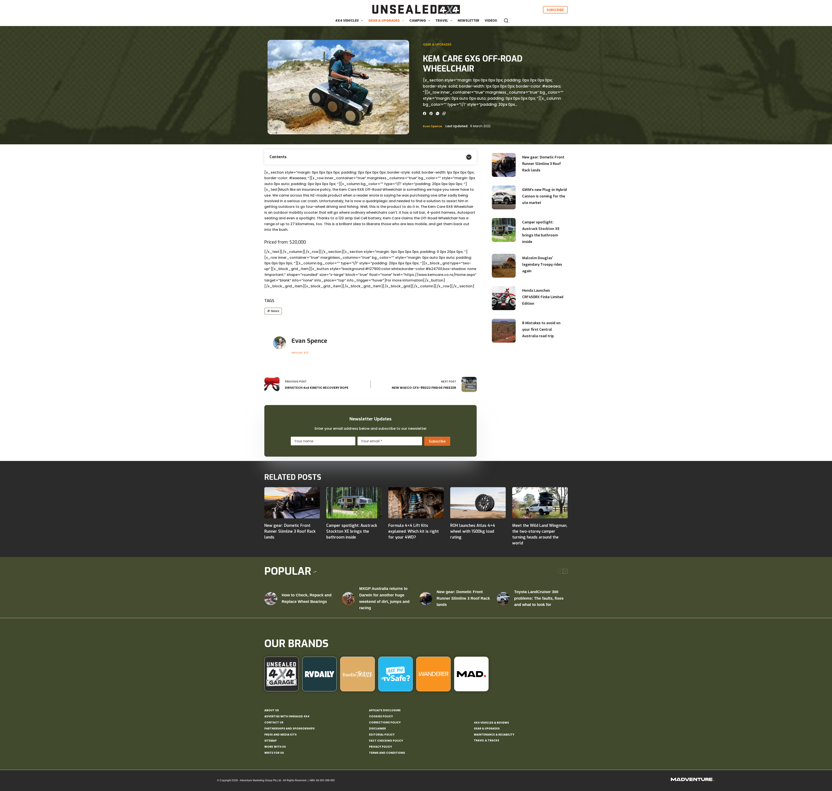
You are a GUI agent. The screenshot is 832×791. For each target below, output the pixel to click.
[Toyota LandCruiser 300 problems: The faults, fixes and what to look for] (503, 598)
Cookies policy (381, 716)
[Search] (506, 20)
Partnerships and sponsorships (289, 728)
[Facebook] (424, 113)
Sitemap (270, 740)
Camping (417, 20)
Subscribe (555, 9)
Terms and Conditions (387, 753)
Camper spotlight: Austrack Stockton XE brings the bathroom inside (541, 232)
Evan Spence (432, 126)
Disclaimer (377, 728)
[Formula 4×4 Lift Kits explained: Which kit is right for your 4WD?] (416, 502)
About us (271, 710)
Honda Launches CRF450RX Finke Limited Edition (542, 297)
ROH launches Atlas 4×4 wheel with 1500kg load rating (472, 531)
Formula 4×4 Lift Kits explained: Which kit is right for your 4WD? (413, 531)
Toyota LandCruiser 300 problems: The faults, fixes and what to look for (539, 598)
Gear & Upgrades (384, 20)
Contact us (273, 722)
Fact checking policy (386, 740)
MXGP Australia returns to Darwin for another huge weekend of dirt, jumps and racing (384, 598)
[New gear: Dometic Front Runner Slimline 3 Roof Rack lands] (292, 502)
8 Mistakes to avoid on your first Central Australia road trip (541, 329)
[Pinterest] (431, 113)
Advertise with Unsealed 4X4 (286, 716)
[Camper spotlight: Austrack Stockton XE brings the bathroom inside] (354, 502)
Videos (491, 20)
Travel (442, 20)
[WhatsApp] (437, 113)
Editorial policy (382, 734)
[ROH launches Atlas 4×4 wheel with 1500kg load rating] (478, 502)
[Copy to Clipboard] (444, 113)
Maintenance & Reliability (494, 734)
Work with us (275, 747)
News (273, 311)
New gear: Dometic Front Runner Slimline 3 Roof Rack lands (543, 164)
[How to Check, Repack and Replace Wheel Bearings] (270, 598)
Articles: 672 (300, 352)
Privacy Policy (380, 747)
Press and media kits (280, 734)
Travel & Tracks (486, 740)
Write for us (274, 753)
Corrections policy (385, 722)
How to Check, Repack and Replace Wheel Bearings (307, 598)
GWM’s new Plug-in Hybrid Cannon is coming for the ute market (544, 196)
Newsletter (468, 20)
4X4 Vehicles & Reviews (491, 722)
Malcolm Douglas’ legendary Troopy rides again (542, 264)
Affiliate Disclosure (385, 710)
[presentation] (504, 165)
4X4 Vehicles (347, 20)
